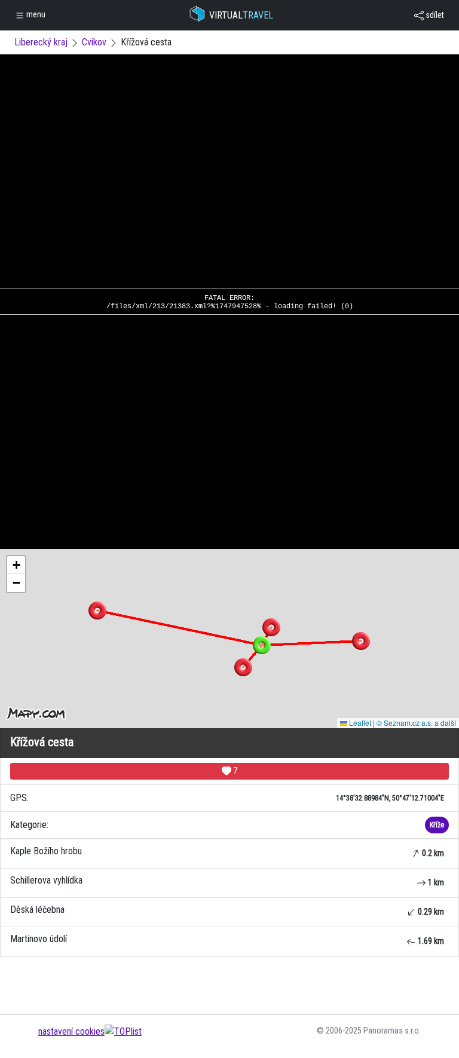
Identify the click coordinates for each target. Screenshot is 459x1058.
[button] (271, 627)
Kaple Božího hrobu (227, 851)
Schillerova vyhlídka (227, 881)
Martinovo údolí (227, 939)
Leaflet (359, 722)
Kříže (437, 825)
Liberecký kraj (41, 42)
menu (35, 14)
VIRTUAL (241, 15)
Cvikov (94, 42)
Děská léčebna (227, 910)
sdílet (434, 15)
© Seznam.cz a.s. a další (416, 722)
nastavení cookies (71, 1031)
